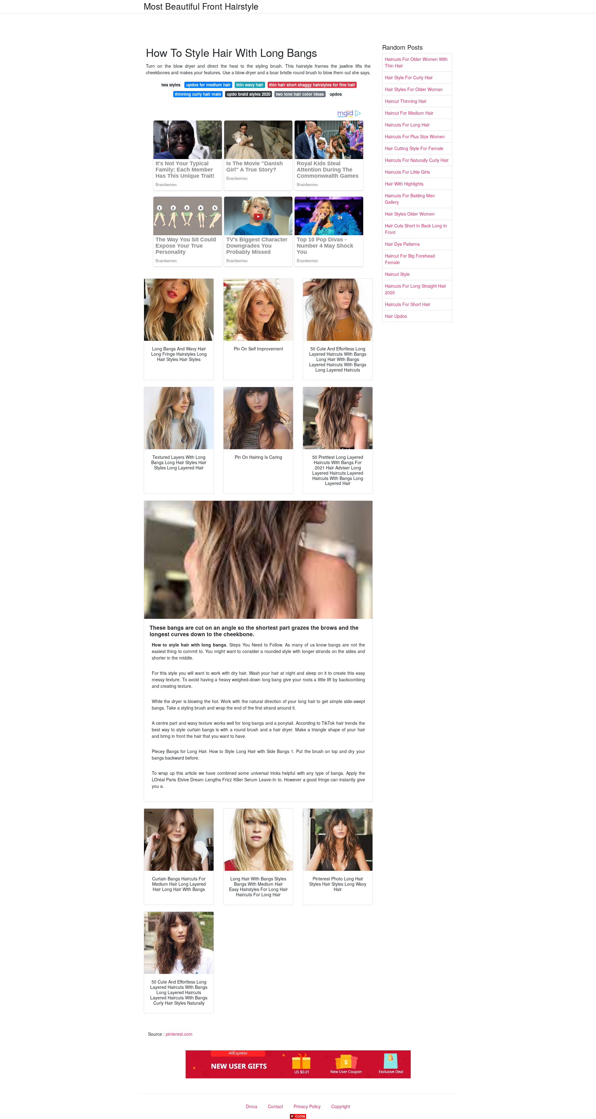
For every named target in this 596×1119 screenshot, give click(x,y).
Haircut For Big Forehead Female (410, 259)
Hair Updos (396, 316)
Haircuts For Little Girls (407, 172)
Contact (275, 1106)
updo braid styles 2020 (248, 94)
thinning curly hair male (198, 94)
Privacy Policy (307, 1106)
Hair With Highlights (404, 183)
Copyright (340, 1106)
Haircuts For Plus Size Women (415, 136)
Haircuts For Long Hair (407, 124)
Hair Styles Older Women (410, 214)
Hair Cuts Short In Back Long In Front (416, 228)
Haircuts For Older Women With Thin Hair (416, 62)
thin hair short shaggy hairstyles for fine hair (312, 85)
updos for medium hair (208, 85)
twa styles (170, 85)
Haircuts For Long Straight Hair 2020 (415, 289)
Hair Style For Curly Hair (409, 77)
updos (336, 94)
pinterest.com (179, 1034)
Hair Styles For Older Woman (414, 89)
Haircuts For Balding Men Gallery (410, 198)
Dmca (251, 1106)
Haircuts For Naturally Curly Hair (417, 160)
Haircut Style (397, 274)
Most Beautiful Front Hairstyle (201, 6)
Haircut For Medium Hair (409, 113)
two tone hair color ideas (300, 94)
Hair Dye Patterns (402, 244)
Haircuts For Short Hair (407, 304)
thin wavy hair (249, 85)
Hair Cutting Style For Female (414, 148)
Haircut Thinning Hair (406, 101)
